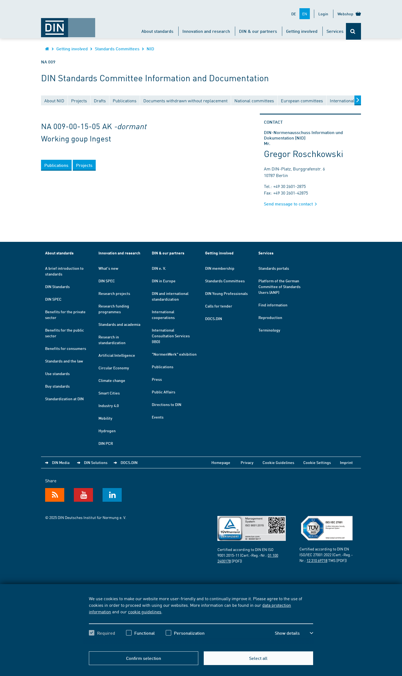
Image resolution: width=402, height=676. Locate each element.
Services (335, 31)
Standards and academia (119, 324)
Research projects (114, 293)
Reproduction (270, 317)
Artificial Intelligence (116, 355)
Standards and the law (64, 360)
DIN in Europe (164, 280)
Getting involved (301, 31)
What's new (108, 268)
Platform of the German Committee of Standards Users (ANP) (279, 286)
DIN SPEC (53, 299)
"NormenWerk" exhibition (174, 354)
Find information (272, 304)
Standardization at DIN (64, 398)
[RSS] (54, 495)
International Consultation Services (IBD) (171, 335)
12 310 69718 (317, 560)
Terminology (269, 329)
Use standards (57, 373)
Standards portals (273, 268)
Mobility (105, 418)
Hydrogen (107, 430)
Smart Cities (109, 392)
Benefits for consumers (65, 348)
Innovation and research (206, 31)
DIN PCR (105, 443)
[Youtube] (83, 495)
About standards (157, 31)
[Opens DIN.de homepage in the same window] (68, 25)
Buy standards (57, 386)
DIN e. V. (159, 268)
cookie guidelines (144, 611)
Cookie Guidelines (278, 462)
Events (158, 416)
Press (157, 379)
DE (293, 13)
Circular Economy (113, 367)
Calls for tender (218, 305)
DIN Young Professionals (226, 293)
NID (150, 48)
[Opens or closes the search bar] (353, 31)
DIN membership (219, 268)
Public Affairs (163, 391)
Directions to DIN (166, 404)
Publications (162, 366)
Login (323, 13)
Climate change (111, 380)
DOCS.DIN (213, 318)
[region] (200, 620)
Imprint (346, 462)
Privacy (247, 462)
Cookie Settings (317, 462)
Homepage (220, 462)
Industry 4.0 (108, 405)
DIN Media (60, 462)
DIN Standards (57, 286)
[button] (294, 633)
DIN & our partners (258, 31)
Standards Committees (117, 48)
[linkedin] (112, 495)
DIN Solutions (95, 462)
